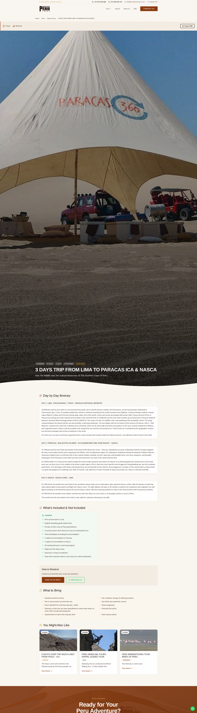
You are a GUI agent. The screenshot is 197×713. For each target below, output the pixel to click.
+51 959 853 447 (116, 2)
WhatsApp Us (76, 580)
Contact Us (149, 8)
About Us (127, 9)
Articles (117, 9)
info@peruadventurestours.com (135, 2)
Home (37, 18)
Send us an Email (53, 580)
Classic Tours (51, 18)
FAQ (135, 9)
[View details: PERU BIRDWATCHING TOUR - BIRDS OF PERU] (138, 652)
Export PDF (189, 26)
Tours (108, 9)
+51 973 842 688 (100, 2)
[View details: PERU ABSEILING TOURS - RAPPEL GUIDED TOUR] (98, 652)
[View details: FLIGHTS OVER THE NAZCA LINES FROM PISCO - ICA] (58, 652)
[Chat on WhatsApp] (192, 708)
